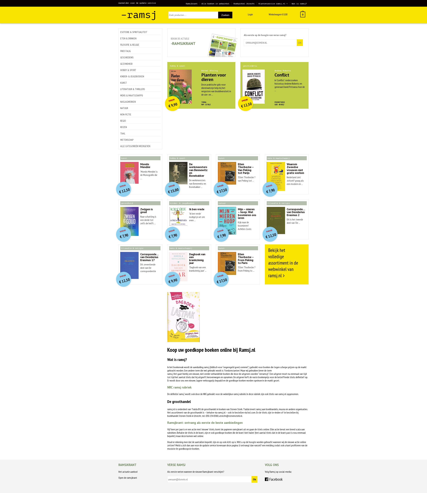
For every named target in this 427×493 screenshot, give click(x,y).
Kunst (123, 82)
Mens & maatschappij (131, 95)
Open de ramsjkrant (127, 477)
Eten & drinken (128, 38)
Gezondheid (126, 63)
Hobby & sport (128, 70)
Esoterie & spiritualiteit (133, 32)
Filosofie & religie (129, 44)
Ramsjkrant (191, 4)
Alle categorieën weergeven (135, 146)
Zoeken (225, 15)
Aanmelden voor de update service (137, 3)
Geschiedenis (127, 57)
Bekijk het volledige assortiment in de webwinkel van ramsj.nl (283, 263)
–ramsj (139, 14)
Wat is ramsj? (299, 4)
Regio (123, 120)
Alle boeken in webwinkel (215, 4)
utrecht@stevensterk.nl (230, 415)
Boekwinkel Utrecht (244, 4)
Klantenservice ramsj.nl (272, 4)
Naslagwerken (128, 101)
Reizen (123, 127)
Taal (122, 133)
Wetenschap (127, 139)
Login (250, 14)
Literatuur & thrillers (132, 89)
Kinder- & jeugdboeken (132, 76)
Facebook (275, 479)
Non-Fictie (125, 114)
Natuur (124, 108)
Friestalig (125, 51)
